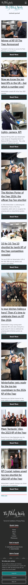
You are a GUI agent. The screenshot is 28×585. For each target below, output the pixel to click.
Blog (14, 534)
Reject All (14, 581)
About (14, 532)
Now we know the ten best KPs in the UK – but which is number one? (14, 83)
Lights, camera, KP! (11, 132)
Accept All (14, 573)
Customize (14, 577)
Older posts (4, 495)
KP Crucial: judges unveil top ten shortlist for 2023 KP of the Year (14, 475)
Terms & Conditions (9, 521)
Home (14, 530)
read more (14, 55)
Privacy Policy (21, 521)
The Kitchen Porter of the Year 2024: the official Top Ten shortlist (13, 196)
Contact (14, 536)
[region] (14, 572)
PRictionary (14, 538)
